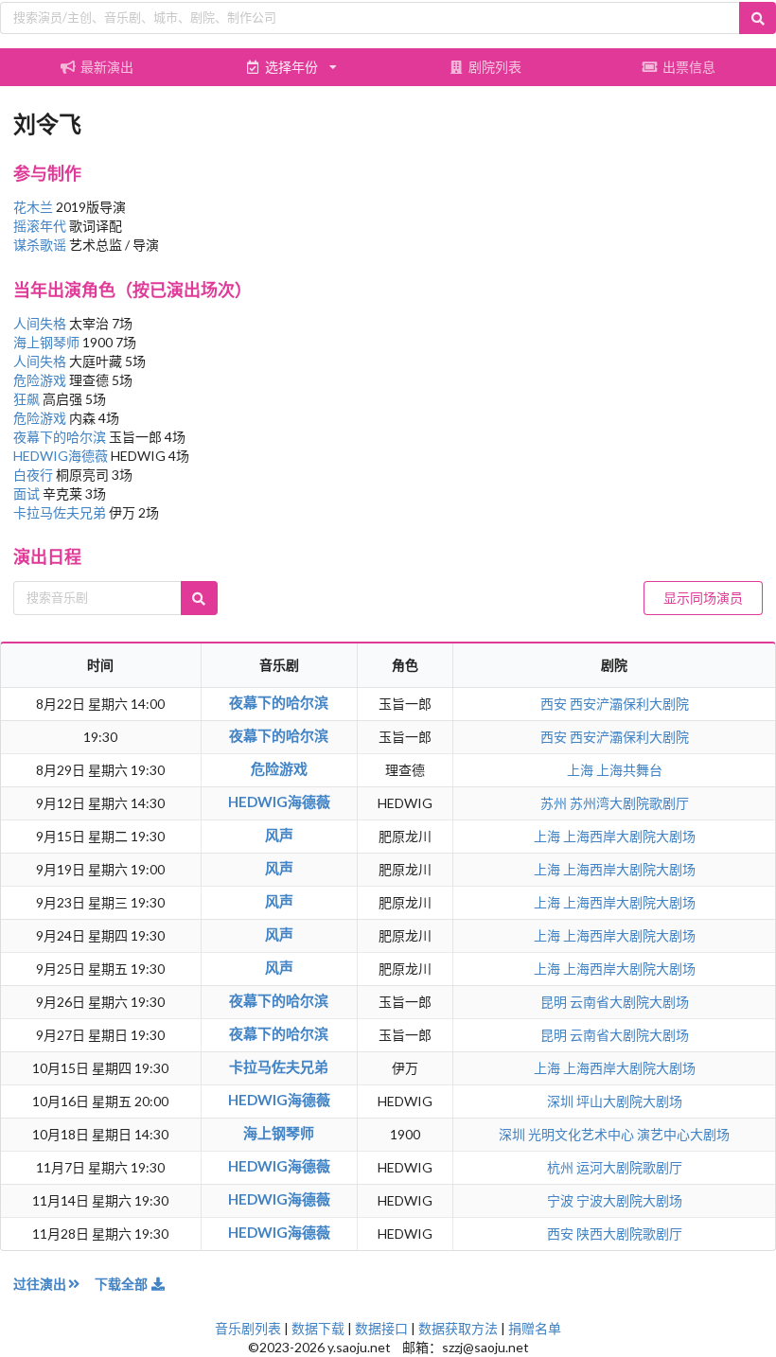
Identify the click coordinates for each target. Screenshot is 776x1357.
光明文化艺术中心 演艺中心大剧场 (629, 1134)
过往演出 (39, 1284)
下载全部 (122, 1284)
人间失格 (41, 323)
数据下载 (317, 1328)
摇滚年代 (39, 226)
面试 (28, 493)
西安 (555, 704)
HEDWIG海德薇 (62, 456)
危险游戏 (41, 380)
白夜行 (34, 475)
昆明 (555, 1002)
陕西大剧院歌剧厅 (629, 1233)
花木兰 (33, 207)
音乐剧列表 (248, 1328)
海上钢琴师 (47, 342)
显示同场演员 (703, 598)
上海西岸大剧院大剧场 (629, 836)
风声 (279, 834)
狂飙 (28, 399)
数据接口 (381, 1328)
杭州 (561, 1167)
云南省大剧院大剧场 (629, 1002)
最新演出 (106, 67)
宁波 (561, 1200)
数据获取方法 (458, 1328)
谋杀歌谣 (39, 245)
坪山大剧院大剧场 (629, 1101)
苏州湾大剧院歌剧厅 (629, 803)
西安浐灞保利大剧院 (629, 704)
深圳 (561, 1101)
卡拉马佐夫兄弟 (61, 512)
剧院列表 (494, 67)
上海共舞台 (629, 770)
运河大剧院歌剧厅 (629, 1167)
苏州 (555, 803)
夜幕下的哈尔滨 (61, 437)
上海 (581, 770)
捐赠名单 (534, 1328)
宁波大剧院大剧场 (629, 1200)
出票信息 (688, 67)
